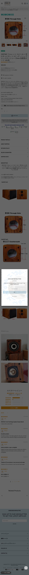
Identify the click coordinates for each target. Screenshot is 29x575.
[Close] (25, 271)
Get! (14, 292)
